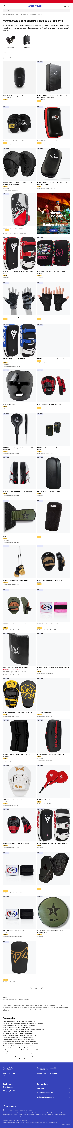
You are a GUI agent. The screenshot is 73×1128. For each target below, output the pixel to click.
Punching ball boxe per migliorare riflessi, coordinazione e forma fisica (21, 1049)
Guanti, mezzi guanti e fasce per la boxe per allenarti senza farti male (20, 1035)
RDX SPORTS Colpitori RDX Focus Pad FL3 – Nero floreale (51, 272)
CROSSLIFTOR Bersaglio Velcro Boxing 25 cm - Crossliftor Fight (50, 931)
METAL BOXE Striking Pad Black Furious (48, 491)
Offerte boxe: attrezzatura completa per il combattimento (18, 1033)
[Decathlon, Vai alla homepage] (34, 6)
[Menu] (4, 6)
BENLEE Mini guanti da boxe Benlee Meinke (15, 580)
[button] (25, 671)
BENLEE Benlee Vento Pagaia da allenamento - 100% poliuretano (18, 448)
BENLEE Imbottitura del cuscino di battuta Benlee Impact (51, 448)
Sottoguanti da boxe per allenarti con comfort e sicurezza (18, 1060)
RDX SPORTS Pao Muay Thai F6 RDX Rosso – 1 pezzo (52, 754)
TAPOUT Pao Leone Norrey (10, 976)
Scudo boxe (27, 47)
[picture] (19, 77)
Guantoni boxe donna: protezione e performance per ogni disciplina (20, 1051)
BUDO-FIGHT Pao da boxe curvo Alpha (48, 141)
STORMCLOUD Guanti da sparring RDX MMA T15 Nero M (19, 317)
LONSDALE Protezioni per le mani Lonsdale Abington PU (53, 667)
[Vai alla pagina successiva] (41, 988)
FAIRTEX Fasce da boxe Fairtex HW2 (47, 624)
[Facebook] (4, 1091)
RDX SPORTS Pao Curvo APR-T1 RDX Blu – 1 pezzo (17, 359)
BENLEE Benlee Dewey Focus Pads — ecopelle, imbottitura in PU (50, 405)
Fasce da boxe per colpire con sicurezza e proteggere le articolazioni (20, 1043)
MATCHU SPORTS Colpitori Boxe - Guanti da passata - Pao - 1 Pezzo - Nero (52, 183)
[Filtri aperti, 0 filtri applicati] (5, 54)
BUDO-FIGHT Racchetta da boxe (46, 799)
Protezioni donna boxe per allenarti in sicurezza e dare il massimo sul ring (21, 1053)
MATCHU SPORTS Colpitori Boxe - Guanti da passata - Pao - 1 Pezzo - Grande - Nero (52, 96)
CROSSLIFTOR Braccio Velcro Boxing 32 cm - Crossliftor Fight (19, 535)
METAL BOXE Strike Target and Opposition (15, 667)
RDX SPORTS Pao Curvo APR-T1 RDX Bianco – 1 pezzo (52, 843)
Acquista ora (53, 230)
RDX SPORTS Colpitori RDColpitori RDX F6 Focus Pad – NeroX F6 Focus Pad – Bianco (19, 183)
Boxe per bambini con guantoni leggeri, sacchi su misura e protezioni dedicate (23, 1023)
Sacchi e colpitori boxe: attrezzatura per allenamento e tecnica (19, 1025)
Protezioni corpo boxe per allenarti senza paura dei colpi (17, 1031)
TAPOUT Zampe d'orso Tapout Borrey (14, 799)
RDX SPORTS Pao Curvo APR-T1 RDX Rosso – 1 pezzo (18, 271)
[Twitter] (7, 1091)
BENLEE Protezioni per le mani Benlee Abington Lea (18, 712)
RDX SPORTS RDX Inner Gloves (46, 317)
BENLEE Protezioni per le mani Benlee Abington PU (17, 843)
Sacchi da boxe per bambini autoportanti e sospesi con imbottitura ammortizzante (24, 1029)
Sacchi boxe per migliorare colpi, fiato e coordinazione (17, 1027)
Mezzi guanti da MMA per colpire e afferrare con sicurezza (18, 1045)
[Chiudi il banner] (69, 2)
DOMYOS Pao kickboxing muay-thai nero (15, 96)
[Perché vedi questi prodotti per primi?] (3, 58)
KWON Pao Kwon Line (43, 535)
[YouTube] (10, 1091)
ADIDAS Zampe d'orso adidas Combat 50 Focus (51, 887)
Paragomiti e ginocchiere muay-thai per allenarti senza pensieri (19, 1047)
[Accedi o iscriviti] (65, 6)
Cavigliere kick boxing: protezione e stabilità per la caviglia (18, 1037)
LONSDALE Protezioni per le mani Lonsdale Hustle (17, 491)
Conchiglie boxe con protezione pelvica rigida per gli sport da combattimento (23, 1058)
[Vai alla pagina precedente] (31, 988)
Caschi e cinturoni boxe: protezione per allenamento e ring (18, 1056)
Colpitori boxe (10, 47)
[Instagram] (13, 1091)
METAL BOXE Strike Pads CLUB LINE (13, 228)
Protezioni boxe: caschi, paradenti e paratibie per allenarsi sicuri (19, 1041)
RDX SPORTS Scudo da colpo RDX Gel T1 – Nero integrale (17, 755)
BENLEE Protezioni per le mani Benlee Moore (49, 580)
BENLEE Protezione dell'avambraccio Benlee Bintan (52, 359)
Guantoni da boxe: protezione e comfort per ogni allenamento (19, 1039)
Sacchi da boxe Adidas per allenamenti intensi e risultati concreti (19, 1021)
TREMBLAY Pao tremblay (44, 712)
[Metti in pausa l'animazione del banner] (67, 2)
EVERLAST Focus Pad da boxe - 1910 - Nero (15, 141)
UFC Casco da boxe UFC (10, 404)
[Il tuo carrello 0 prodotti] (68, 6)
